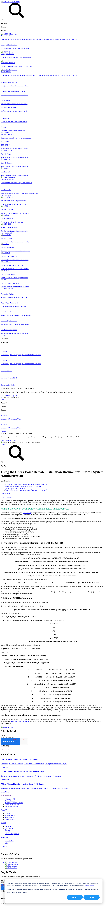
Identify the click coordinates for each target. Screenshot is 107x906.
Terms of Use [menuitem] (9, 817)
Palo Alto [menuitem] (8, 826)
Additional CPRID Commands (15, 488)
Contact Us (4, 444)
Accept (74, 897)
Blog (2, 399)
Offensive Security (7, 288)
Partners (3, 335)
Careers (3, 431)
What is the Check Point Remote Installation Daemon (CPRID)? (26, 484)
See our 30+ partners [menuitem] (12, 834)
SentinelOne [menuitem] (9, 830)
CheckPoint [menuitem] (9, 828)
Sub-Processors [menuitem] (10, 819)
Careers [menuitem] (7, 813)
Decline (91, 897)
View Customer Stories (8, 440)
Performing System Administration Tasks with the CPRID (24, 486)
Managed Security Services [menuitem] (14, 803)
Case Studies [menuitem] (9, 841)
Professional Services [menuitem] (12, 804)
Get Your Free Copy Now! (9, 395)
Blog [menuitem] (6, 843)
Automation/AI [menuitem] (10, 801)
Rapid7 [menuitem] (7, 832)
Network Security (7, 233)
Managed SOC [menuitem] (10, 799)
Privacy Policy (89, 885)
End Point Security (7, 195)
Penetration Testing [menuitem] (11, 806)
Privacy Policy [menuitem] (10, 815)
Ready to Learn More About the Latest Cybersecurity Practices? (26, 490)
